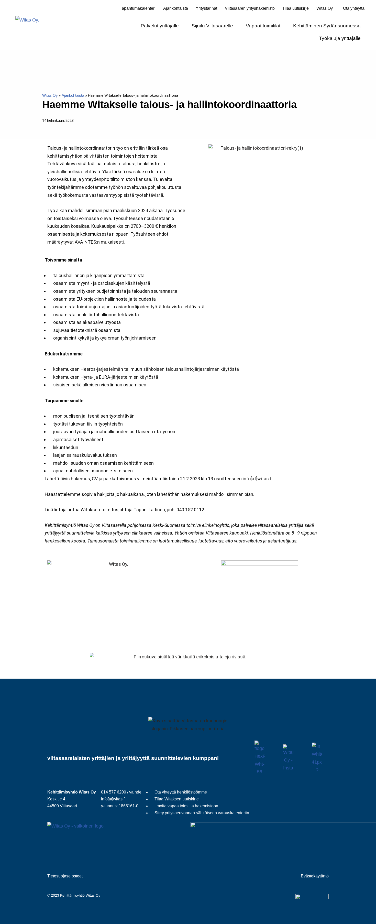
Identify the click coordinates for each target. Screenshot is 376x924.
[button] (326, 8)
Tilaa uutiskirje (295, 8)
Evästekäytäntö (315, 876)
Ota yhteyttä (353, 8)
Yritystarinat (206, 8)
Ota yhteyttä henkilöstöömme (180, 792)
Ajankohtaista (175, 8)
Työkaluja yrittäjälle (340, 38)
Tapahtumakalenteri (138, 8)
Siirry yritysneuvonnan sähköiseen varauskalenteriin (201, 813)
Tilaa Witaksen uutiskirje (176, 799)
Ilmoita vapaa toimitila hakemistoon (186, 806)
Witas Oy (50, 95)
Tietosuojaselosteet (65, 876)
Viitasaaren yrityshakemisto (250, 8)
